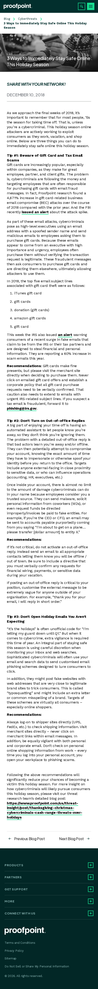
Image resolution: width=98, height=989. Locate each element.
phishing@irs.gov (21, 408)
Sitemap (10, 958)
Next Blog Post (71, 838)
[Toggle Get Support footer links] (90, 889)
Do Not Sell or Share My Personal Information (37, 966)
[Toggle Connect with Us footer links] (90, 913)
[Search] (81, 6)
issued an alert (35, 212)
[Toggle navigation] (90, 6)
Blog (7, 18)
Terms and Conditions (20, 942)
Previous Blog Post (29, 838)
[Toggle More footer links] (90, 901)
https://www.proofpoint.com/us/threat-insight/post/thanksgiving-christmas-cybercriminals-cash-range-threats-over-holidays (44, 810)
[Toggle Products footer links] (90, 865)
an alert (65, 335)
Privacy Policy (14, 950)
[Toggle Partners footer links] (90, 877)
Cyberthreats (27, 18)
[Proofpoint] (18, 6)
